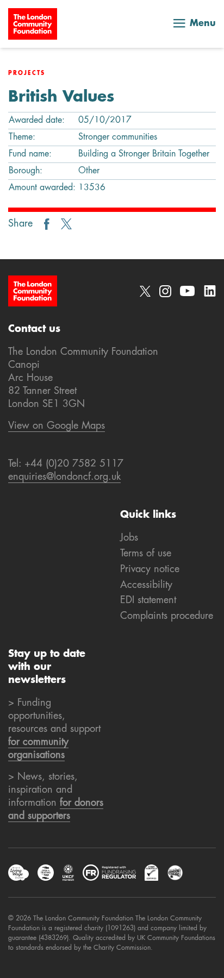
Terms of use (145, 554)
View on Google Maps (56, 426)
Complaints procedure (166, 616)
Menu (203, 24)
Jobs (129, 538)
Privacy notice (149, 569)
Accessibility (146, 585)
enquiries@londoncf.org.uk (64, 477)
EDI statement (148, 600)
